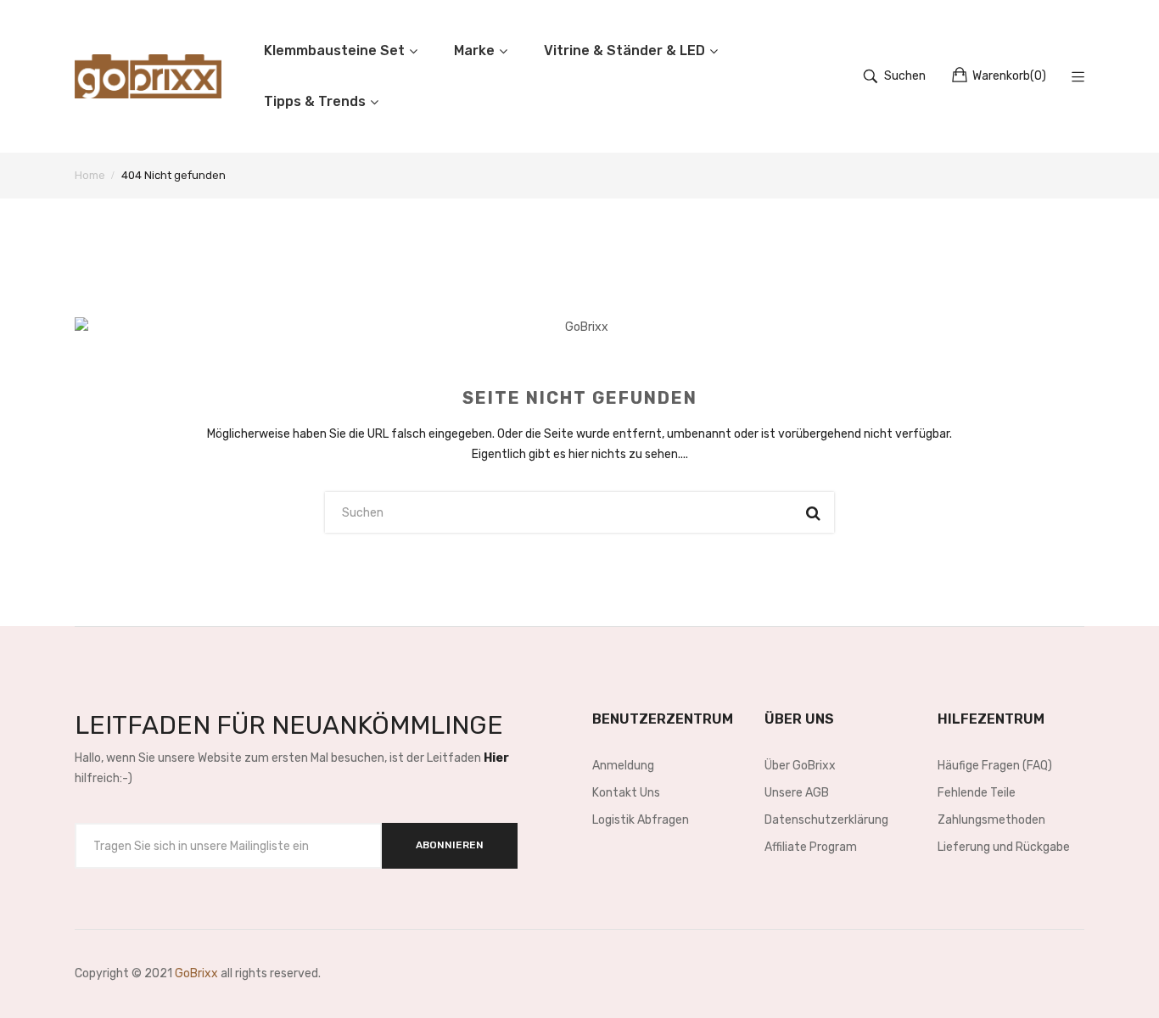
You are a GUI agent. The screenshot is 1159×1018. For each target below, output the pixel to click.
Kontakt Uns (626, 793)
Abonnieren (450, 845)
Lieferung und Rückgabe (1004, 847)
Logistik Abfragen (640, 820)
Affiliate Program (810, 847)
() (1009, 76)
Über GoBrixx (800, 765)
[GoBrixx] (148, 76)
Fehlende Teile (977, 793)
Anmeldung (623, 765)
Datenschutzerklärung (826, 820)
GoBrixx (196, 973)
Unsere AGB (796, 793)
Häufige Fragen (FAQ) (995, 765)
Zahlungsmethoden (991, 820)
